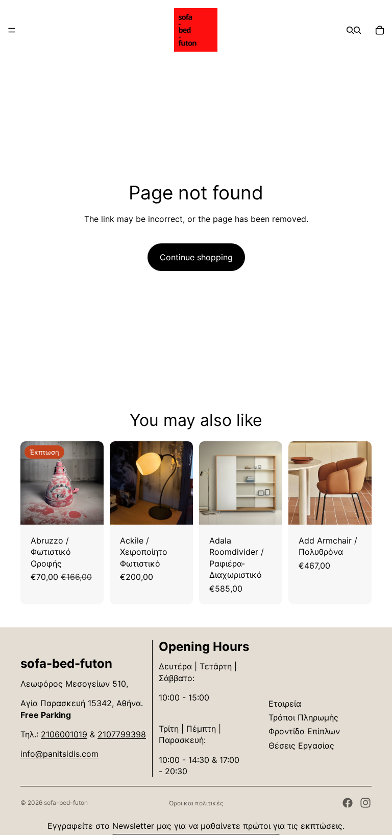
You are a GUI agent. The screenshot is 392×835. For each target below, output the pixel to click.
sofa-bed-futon (66, 802)
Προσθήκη (96, 509)
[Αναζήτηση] (350, 30)
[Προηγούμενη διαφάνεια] (31, 482)
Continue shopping (196, 257)
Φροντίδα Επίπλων (304, 731)
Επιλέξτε (275, 509)
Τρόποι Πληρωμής (303, 717)
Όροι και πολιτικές (196, 803)
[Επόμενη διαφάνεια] (92, 482)
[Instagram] (365, 803)
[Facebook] (347, 803)
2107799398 (121, 734)
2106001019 (64, 734)
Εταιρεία (284, 703)
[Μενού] (11, 30)
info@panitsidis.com (59, 754)
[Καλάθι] (380, 30)
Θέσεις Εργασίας (301, 745)
